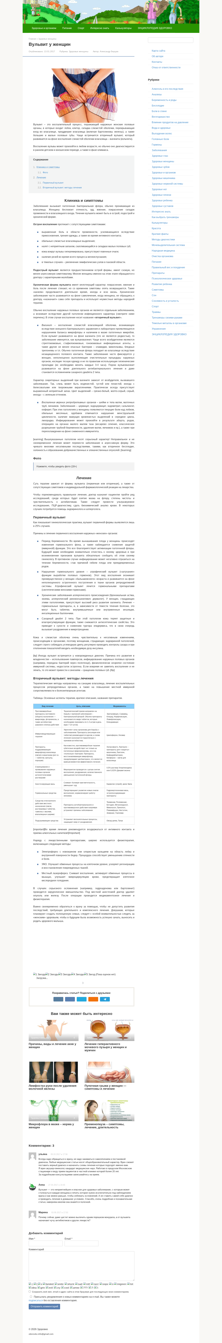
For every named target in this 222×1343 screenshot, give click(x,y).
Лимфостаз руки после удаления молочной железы (52, 1087)
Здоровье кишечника (163, 178)
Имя (32, 1238)
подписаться (36, 1300)
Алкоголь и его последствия (167, 89)
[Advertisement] (83, 948)
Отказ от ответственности (166, 67)
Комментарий (36, 1249)
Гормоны (157, 144)
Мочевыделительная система (168, 245)
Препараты (158, 273)
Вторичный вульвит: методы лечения (62, 187)
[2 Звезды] (52, 974)
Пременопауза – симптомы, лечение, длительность (104, 1126)
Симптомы (158, 289)
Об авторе (157, 56)
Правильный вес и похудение (168, 267)
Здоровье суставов (162, 206)
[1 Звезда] (39, 974)
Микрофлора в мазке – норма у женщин (51, 1126)
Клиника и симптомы (48, 167)
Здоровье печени (161, 195)
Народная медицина (163, 250)
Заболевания (159, 150)
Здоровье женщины (78, 51)
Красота (156, 228)
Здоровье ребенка (162, 200)
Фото (45, 172)
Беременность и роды (164, 100)
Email (68, 1238)
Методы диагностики (163, 239)
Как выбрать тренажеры (165, 217)
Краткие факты (160, 234)
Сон (154, 295)
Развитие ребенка (162, 284)
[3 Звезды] (64, 974)
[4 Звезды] (77, 974)
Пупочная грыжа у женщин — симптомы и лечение (105, 1087)
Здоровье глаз (160, 156)
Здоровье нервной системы (167, 183)
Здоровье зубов (161, 167)
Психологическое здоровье (167, 278)
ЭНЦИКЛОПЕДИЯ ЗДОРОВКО (155, 28)
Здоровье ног (159, 189)
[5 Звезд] (89, 974)
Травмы (156, 312)
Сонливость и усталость (165, 301)
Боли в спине (159, 111)
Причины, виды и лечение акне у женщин (52, 1045)
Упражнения (159, 328)
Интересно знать (99, 28)
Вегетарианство (161, 116)
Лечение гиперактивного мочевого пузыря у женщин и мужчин (106, 1047)
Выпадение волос (162, 133)
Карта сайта (158, 50)
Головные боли (160, 139)
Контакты (157, 62)
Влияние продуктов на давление (170, 122)
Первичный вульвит (53, 183)
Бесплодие (158, 105)
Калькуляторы (123, 28)
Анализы (157, 94)
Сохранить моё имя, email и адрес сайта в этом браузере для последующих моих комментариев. (80, 1292)
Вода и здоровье (161, 128)
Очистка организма (162, 256)
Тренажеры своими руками (167, 317)
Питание (67, 28)
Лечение (41, 177)
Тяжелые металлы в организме (169, 323)
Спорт (81, 28)
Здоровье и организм (44, 28)
